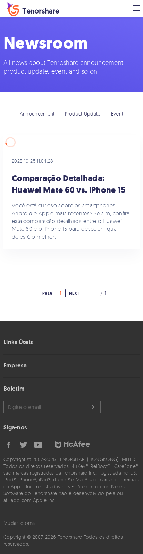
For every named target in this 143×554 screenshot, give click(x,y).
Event (117, 114)
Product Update (82, 114)
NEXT (74, 293)
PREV (47, 293)
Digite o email (52, 407)
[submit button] (92, 407)
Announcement (37, 114)
